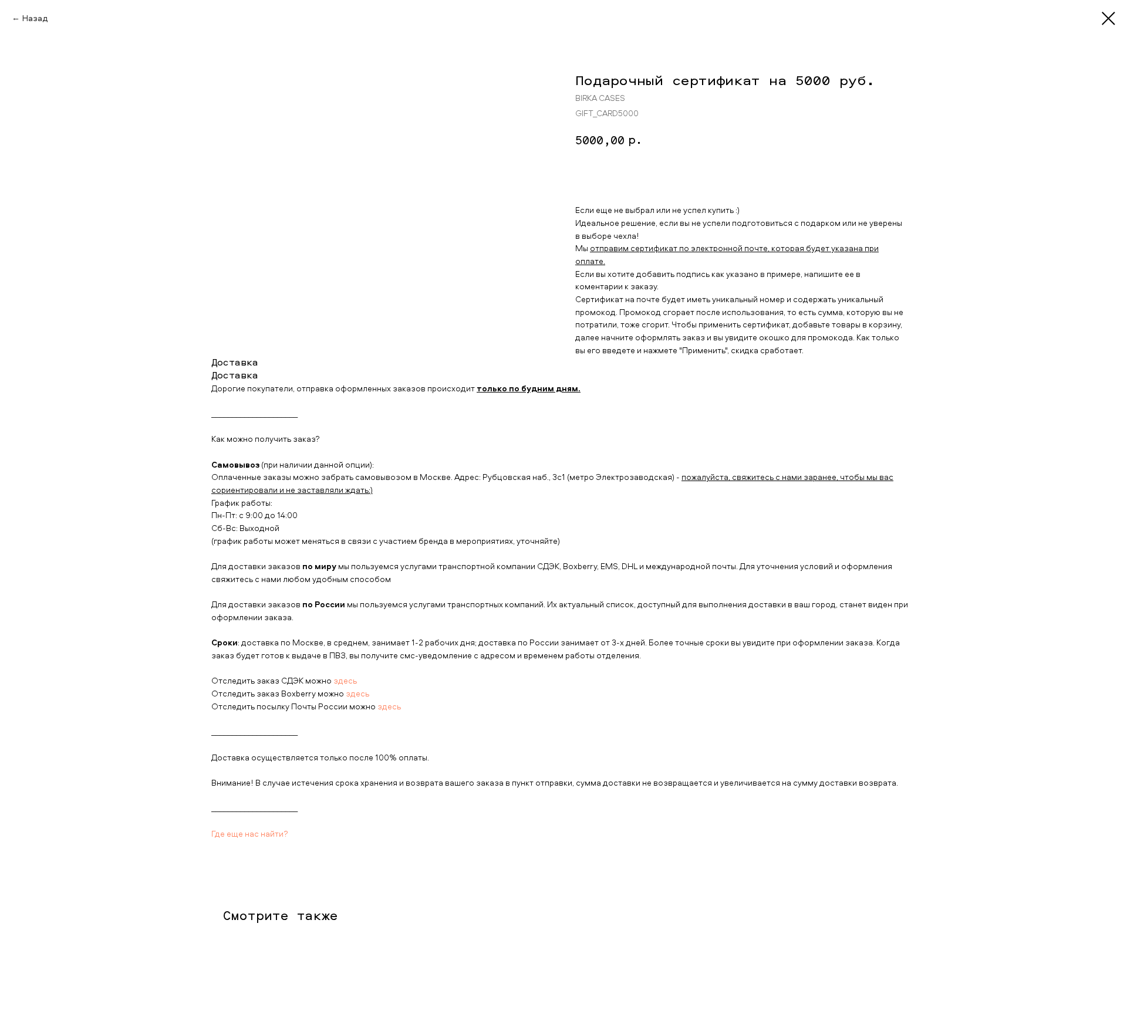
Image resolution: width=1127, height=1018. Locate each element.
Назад (35, 17)
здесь (345, 680)
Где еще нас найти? (249, 833)
